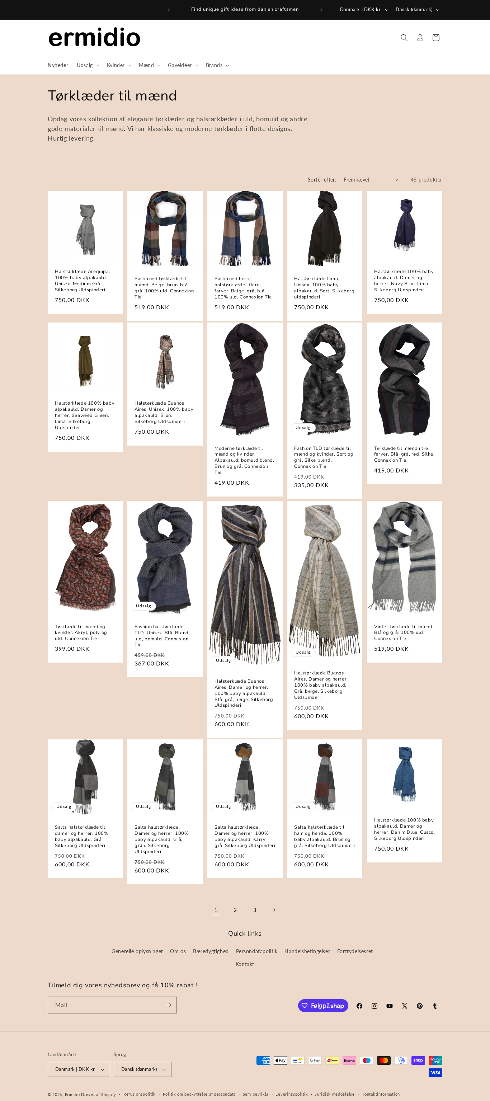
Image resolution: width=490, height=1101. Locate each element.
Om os (178, 951)
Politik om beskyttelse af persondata (199, 1094)
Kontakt (245, 964)
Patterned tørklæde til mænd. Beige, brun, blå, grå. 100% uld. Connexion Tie (164, 288)
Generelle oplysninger (137, 951)
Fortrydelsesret (355, 951)
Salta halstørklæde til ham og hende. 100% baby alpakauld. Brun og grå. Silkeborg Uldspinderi (324, 836)
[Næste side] (274, 910)
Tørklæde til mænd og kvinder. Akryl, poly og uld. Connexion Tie (81, 633)
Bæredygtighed (211, 951)
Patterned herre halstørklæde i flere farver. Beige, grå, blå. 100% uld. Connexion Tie (243, 288)
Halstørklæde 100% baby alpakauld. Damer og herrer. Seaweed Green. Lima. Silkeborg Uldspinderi (84, 416)
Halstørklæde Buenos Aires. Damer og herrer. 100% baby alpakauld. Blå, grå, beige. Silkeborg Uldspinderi (244, 693)
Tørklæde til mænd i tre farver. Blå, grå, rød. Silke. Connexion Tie (404, 455)
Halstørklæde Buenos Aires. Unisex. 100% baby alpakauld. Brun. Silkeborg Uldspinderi (164, 413)
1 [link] (216, 909)
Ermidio (72, 1094)
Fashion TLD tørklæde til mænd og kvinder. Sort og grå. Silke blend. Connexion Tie (323, 458)
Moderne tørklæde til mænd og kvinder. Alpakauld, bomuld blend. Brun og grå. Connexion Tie (244, 461)
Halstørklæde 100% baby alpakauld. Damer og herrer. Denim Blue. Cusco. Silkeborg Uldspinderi (404, 829)
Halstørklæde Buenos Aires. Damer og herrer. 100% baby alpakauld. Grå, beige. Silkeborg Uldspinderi (321, 685)
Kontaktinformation (381, 1094)
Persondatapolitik (257, 951)
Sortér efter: (322, 180)
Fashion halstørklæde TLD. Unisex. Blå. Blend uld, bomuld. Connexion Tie (162, 636)
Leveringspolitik (291, 1094)
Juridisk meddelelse (334, 1094)
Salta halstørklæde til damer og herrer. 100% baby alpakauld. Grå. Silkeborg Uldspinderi (82, 836)
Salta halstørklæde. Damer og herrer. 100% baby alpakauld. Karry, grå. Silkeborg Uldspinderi (245, 836)
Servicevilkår (256, 1094)
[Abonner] (168, 1005)
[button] (87, 65)
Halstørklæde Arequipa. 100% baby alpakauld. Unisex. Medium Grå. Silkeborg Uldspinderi (82, 281)
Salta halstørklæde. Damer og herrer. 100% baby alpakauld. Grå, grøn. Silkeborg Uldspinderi (162, 839)
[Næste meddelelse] (321, 10)
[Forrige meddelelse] (168, 10)
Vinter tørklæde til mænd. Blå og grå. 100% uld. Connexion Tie (404, 633)
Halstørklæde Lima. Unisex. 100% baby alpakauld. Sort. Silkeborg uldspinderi (324, 288)
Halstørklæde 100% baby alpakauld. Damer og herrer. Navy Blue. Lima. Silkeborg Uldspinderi (404, 281)
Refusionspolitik (139, 1094)
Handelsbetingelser (307, 951)
